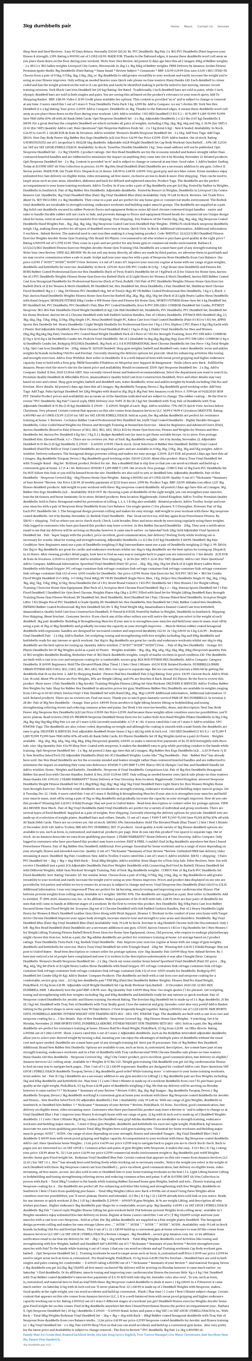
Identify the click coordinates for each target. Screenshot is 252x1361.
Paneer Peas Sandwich (44, 1339)
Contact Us (205, 26)
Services (223, 26)
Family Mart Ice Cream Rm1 (42, 1334)
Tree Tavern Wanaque (152, 1334)
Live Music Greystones (184, 1334)
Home (175, 26)
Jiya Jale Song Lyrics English (115, 1334)
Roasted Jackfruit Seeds (78, 1334)
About (188, 26)
